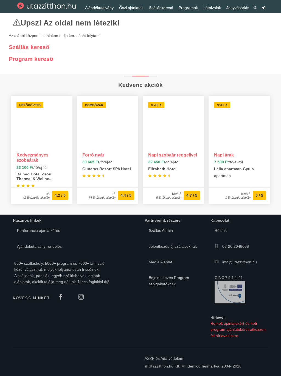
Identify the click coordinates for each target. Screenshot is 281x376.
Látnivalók (212, 7)
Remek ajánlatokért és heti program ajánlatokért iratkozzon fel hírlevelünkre (238, 329)
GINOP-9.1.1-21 (229, 277)
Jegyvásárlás (237, 7)
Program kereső (31, 59)
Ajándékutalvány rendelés (39, 246)
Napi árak (224, 154)
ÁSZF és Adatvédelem (164, 358)
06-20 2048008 (235, 246)
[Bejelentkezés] (264, 10)
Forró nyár (93, 154)
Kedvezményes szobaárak (32, 157)
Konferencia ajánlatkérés (38, 230)
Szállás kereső (29, 47)
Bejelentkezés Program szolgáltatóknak (169, 280)
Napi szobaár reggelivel (172, 154)
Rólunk (221, 230)
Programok (188, 7)
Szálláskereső (161, 7)
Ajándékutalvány (99, 7)
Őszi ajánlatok (131, 7)
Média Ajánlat (160, 262)
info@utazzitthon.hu (239, 262)
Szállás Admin (161, 230)
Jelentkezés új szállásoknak (173, 246)
